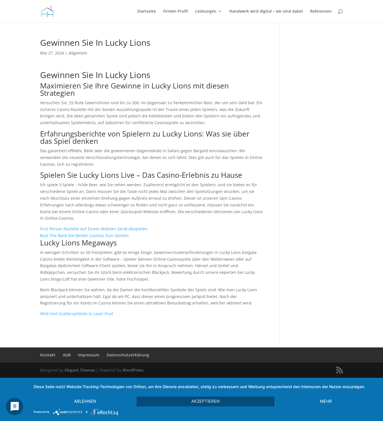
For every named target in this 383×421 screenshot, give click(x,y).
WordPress (133, 370)
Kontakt (48, 355)
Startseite (146, 11)
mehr (326, 401)
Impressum (88, 355)
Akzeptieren (205, 401)
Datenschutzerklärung (128, 355)
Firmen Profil (175, 11)
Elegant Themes (79, 370)
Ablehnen (85, 401)
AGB (67, 355)
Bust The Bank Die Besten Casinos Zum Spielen (84, 235)
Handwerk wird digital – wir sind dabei (266, 11)
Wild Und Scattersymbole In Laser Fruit (76, 313)
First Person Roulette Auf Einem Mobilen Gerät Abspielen (93, 228)
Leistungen (205, 11)
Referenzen (321, 11)
